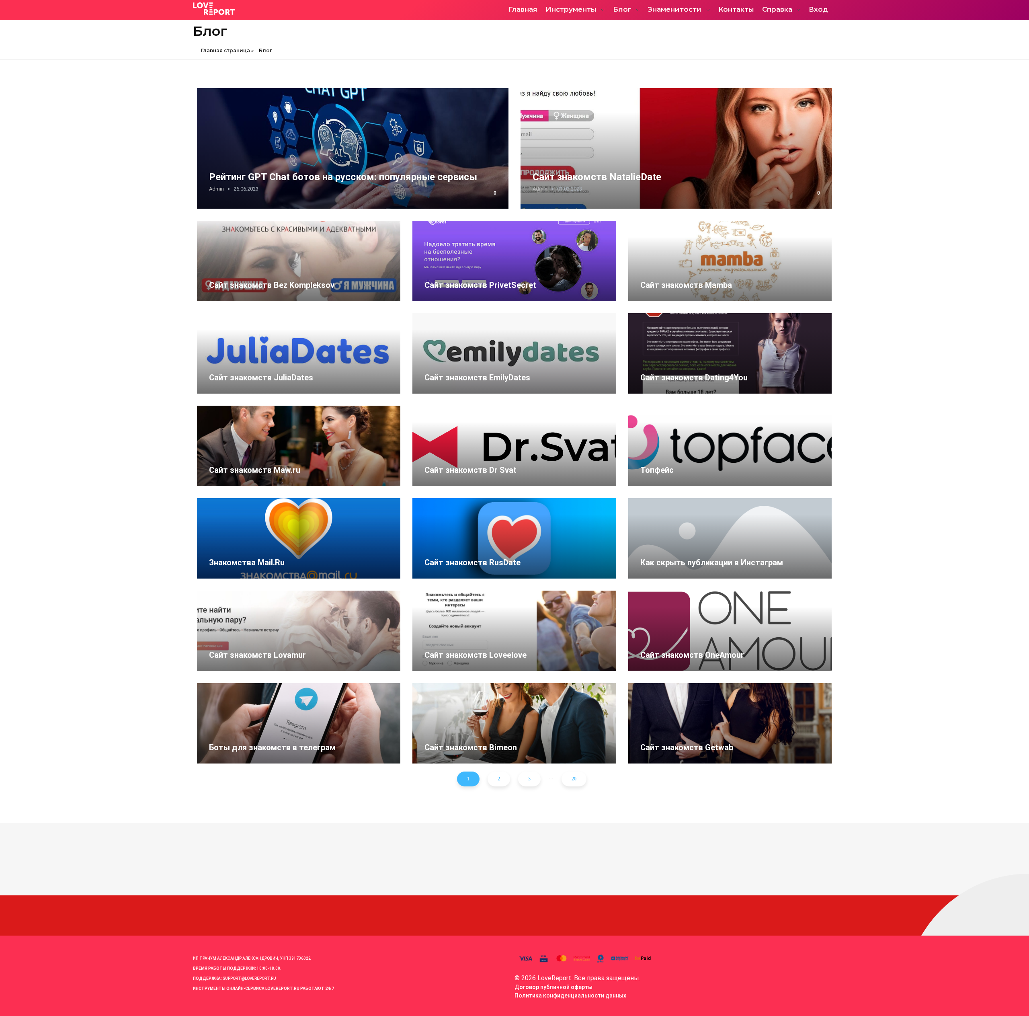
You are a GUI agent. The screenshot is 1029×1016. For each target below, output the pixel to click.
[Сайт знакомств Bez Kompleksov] (298, 261)
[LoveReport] (263, 8)
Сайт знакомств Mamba (686, 285)
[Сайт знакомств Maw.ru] (298, 446)
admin (216, 189)
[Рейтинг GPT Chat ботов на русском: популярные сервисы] (352, 148)
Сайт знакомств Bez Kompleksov (271, 285)
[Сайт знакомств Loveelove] (514, 631)
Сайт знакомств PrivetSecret (480, 285)
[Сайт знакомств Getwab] (730, 723)
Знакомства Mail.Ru (247, 562)
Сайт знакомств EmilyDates (477, 377)
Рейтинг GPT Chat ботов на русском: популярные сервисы (343, 177)
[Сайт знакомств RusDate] (514, 538)
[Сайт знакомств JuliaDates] (298, 353)
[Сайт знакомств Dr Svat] (514, 446)
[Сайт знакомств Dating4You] (730, 353)
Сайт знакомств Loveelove (475, 655)
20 (574, 779)
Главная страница (225, 50)
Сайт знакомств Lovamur (257, 655)
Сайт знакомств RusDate (472, 562)
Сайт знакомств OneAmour (692, 655)
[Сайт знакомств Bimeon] (514, 723)
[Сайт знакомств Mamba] (730, 261)
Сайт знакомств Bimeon (470, 747)
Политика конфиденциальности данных (570, 995)
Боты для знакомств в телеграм (272, 747)
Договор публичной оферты (553, 987)
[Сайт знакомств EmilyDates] (514, 353)
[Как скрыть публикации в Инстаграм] (730, 538)
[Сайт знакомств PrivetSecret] (514, 261)
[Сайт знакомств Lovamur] (298, 631)
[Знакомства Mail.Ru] (298, 538)
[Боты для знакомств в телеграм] (298, 723)
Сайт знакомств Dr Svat (470, 470)
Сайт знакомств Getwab (686, 747)
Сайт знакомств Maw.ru (254, 470)
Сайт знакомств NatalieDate (597, 177)
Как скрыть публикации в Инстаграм (711, 562)
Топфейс (657, 470)
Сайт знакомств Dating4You (694, 377)
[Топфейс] (730, 446)
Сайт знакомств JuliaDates (261, 377)
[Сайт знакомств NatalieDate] (676, 148)
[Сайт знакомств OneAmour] (730, 631)
